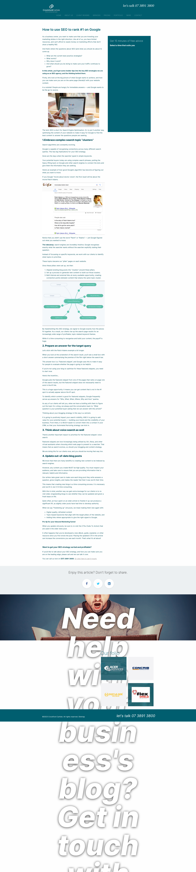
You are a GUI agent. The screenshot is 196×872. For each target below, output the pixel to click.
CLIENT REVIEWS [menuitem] (82, 15)
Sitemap (82, 717)
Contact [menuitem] (138, 15)
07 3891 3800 (143, 716)
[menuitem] (68, 15)
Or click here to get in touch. (86, 559)
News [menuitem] (128, 15)
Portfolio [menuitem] (118, 15)
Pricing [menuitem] (107, 15)
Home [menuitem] (58, 15)
